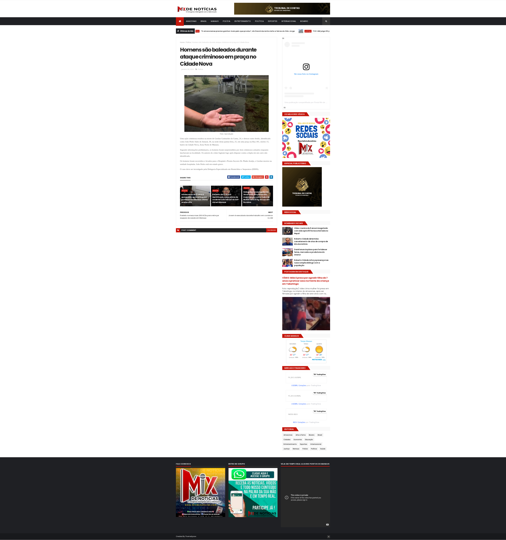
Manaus (215, 21)
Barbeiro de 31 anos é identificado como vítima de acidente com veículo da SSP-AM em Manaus (225, 198)
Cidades (287, 439)
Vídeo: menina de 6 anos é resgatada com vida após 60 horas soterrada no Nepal (311, 231)
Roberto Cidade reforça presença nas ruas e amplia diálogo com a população (311, 263)
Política (259, 21)
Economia (298, 439)
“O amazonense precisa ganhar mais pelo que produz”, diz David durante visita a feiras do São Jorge (220, 31)
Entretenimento (243, 21)
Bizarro (304, 21)
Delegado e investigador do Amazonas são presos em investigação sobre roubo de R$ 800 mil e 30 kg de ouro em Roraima (256, 197)
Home (182, 42)
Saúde (322, 449)
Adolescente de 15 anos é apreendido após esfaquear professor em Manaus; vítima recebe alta (194, 198)
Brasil (204, 21)
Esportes (272, 21)
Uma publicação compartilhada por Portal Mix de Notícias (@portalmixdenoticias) (318, 102)
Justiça (280, 31)
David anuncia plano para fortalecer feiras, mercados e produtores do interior (310, 252)
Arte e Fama (301, 435)
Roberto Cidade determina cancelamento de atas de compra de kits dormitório (311, 241)
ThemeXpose (190, 536)
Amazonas (191, 21)
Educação (309, 439)
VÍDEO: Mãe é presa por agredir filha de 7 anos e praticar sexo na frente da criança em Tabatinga (305, 280)
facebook (271, 230)
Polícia (226, 21)
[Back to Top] (328, 536)
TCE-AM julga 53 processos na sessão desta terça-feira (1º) (312, 31)
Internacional (289, 21)
